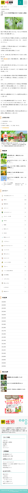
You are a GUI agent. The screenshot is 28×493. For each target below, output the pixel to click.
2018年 (4, 327)
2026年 (4, 301)
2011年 (4, 350)
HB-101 (5, 6)
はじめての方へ (7, 471)
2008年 (4, 359)
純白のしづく (15, 228)
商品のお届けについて (7, 477)
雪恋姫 (15, 224)
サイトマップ (5, 447)
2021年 (4, 318)
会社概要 (5, 444)
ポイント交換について (7, 481)
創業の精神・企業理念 (7, 442)
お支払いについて (7, 459)
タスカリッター (15, 258)
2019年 (4, 324)
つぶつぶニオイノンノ (15, 212)
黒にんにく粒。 (15, 283)
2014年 (4, 340)
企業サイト (5, 445)
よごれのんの (15, 287)
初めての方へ (5, 474)
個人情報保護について (7, 454)
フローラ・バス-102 (15, 216)
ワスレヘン (15, 266)
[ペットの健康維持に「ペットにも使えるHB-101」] (14, 404)
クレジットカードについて (8, 462)
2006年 (4, 363)
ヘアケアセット (15, 241)
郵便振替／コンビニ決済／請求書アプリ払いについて (14, 463)
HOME (2, 6)
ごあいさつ (5, 440)
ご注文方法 (5, 476)
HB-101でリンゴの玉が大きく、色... (19, 184)
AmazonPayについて (7, 467)
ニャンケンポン (15, 249)
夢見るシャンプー (15, 237)
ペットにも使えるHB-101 (15, 270)
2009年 (4, 356)
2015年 (4, 337)
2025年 (4, 305)
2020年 (4, 321)
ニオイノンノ (15, 208)
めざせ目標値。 (15, 274)
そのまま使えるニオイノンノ (15, 195)
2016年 (4, 334)
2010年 (4, 353)
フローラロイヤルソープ (15, 245)
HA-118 (15, 233)
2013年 (4, 343)
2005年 (4, 366)
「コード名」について (7, 479)
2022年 (4, 314)
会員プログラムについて (8, 483)
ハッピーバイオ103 (15, 262)
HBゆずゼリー (15, 291)
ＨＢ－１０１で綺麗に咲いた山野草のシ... (8, 184)
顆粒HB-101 (15, 203)
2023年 (4, 311)
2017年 (4, 330)
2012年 (4, 346)
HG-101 (15, 220)
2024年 (4, 308)
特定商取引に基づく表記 (8, 456)
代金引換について (6, 465)
